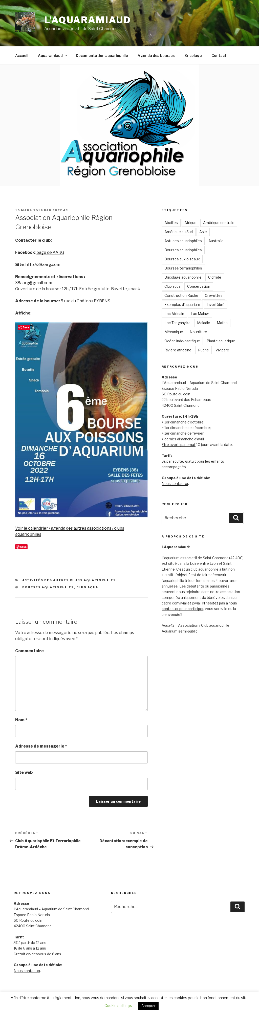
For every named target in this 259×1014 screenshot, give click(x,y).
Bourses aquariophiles (48, 587)
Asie (203, 232)
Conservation (198, 286)
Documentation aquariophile (102, 55)
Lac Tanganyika (177, 323)
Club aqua (87, 587)
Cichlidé (214, 277)
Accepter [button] (148, 1006)
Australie (216, 241)
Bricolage (193, 55)
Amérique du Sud (178, 232)
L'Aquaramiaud (87, 20)
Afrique (190, 222)
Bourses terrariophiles (183, 268)
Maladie (203, 323)
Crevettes (214, 295)
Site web (24, 772)
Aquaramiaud (50, 55)
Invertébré (216, 304)
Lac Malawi (200, 313)
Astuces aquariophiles (183, 241)
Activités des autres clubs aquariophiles (69, 580)
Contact (218, 55)
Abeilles (171, 222)
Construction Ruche (181, 295)
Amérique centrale (218, 222)
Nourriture (198, 332)
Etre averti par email (179, 444)
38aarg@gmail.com (33, 282)
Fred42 (60, 210)
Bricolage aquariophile (183, 277)
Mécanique (173, 332)
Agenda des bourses (156, 55)
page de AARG (50, 252)
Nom (21, 719)
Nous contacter (175, 483)
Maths (222, 323)
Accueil (21, 55)
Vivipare (222, 350)
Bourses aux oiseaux (182, 259)
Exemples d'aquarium (182, 304)
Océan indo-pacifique (182, 341)
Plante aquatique (221, 341)
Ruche (203, 350)
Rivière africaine (177, 350)
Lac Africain (174, 313)
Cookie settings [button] (118, 1005)
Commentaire (29, 650)
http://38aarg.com (42, 264)
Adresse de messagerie (41, 746)
